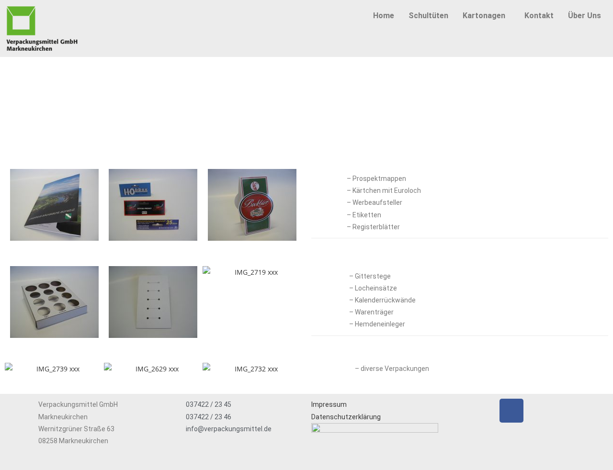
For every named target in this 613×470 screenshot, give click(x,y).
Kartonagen (484, 15)
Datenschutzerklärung (346, 417)
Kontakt (539, 15)
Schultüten (428, 15)
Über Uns (584, 15)
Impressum (329, 404)
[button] (486, 16)
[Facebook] (511, 411)
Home (383, 15)
